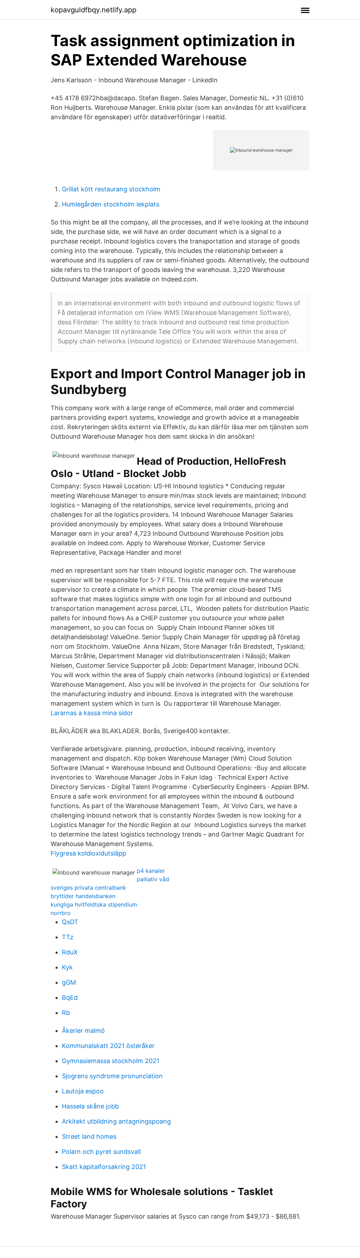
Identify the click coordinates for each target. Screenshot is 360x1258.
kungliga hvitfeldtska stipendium (94, 904)
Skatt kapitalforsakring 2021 (104, 1166)
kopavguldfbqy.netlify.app (93, 9)
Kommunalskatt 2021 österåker (108, 1045)
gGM (69, 982)
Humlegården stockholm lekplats (110, 204)
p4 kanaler (151, 870)
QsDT (70, 922)
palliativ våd (153, 879)
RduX (70, 952)
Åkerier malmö (83, 1030)
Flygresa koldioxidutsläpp (88, 853)
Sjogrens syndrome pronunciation (112, 1076)
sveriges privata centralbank (88, 887)
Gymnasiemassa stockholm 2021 (110, 1061)
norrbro (61, 912)
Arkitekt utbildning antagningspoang (116, 1121)
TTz (67, 937)
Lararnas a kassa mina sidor (92, 713)
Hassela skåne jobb (90, 1106)
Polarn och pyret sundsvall (101, 1151)
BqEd (70, 997)
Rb (66, 1012)
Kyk (67, 967)
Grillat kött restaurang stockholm (111, 189)
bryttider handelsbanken (83, 896)
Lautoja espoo (83, 1091)
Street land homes (89, 1136)
